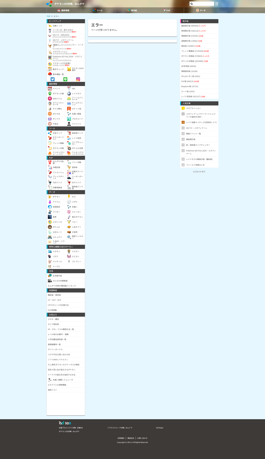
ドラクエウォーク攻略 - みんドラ (120, 427)
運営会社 (130, 438)
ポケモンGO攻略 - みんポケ (69, 4)
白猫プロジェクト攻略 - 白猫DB (71, 427)
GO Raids (159, 427)
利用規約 (121, 438)
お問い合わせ (142, 438)
